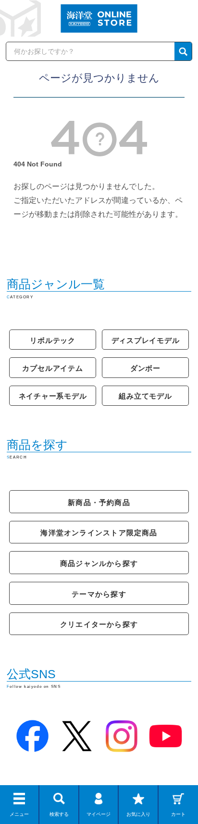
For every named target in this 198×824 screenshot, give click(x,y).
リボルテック (52, 340)
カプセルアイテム (52, 368)
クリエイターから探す (99, 624)
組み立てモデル (145, 396)
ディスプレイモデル (145, 340)
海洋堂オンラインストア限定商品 (98, 533)
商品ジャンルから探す (99, 563)
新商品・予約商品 (99, 502)
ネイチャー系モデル (53, 396)
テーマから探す (99, 594)
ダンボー (145, 368)
